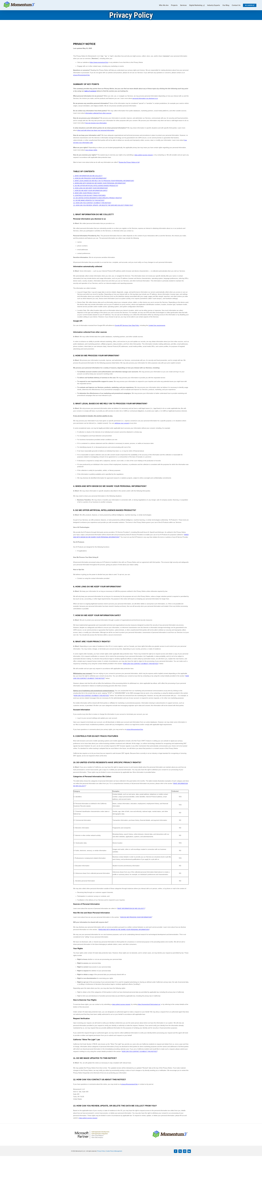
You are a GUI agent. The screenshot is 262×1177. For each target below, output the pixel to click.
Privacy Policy (101, 1151)
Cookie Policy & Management (114, 1151)
